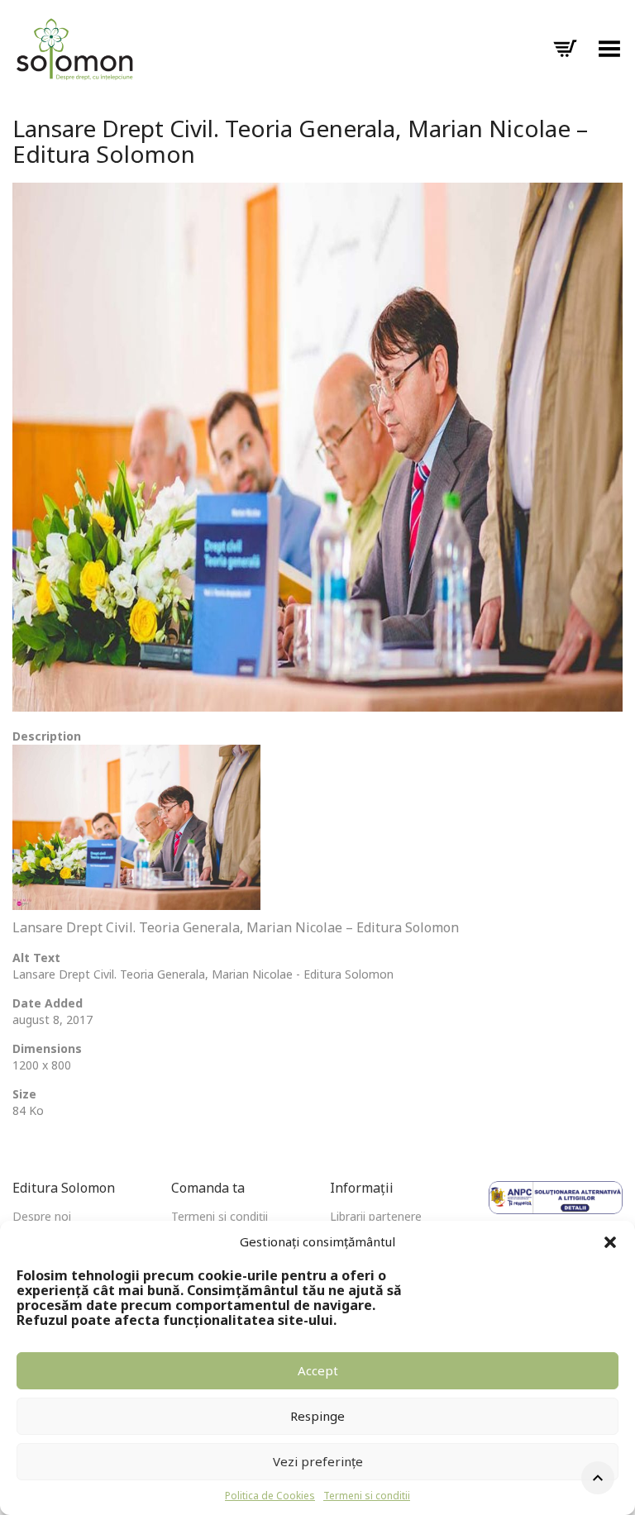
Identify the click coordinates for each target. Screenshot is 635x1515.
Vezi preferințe (318, 1461)
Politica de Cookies (270, 1496)
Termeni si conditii (366, 1496)
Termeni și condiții (219, 1216)
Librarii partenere (376, 1216)
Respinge (317, 1416)
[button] (610, 1242)
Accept (318, 1370)
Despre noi (41, 1216)
